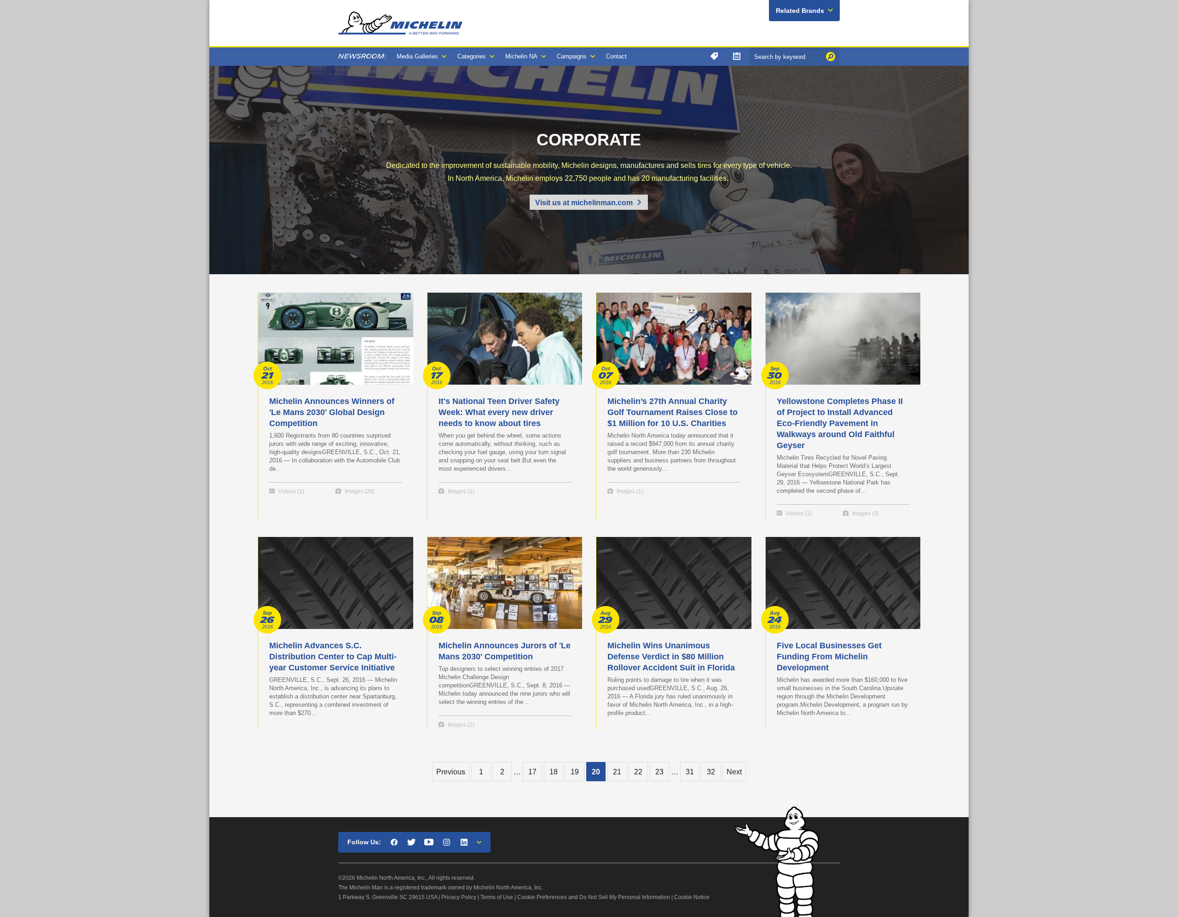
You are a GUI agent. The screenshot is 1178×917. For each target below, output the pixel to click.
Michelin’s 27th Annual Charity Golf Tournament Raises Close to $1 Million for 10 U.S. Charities (672, 412)
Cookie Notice (692, 897)
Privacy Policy (458, 897)
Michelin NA (521, 56)
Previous (450, 772)
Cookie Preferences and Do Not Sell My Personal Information (593, 897)
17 (532, 772)
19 (575, 772)
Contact (616, 56)
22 (638, 772)
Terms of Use (496, 897)
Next (734, 772)
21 (617, 772)
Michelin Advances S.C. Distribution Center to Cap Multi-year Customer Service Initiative (333, 656)
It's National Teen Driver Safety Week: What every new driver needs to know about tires (499, 412)
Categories (471, 56)
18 (553, 772)
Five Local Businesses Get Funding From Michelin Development (829, 656)
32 (711, 772)
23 (659, 772)
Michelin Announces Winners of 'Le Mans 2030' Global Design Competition (331, 412)
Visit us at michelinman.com (584, 203)
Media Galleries (417, 56)
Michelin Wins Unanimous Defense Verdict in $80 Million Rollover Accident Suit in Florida (671, 656)
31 (690, 772)
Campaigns (572, 56)
